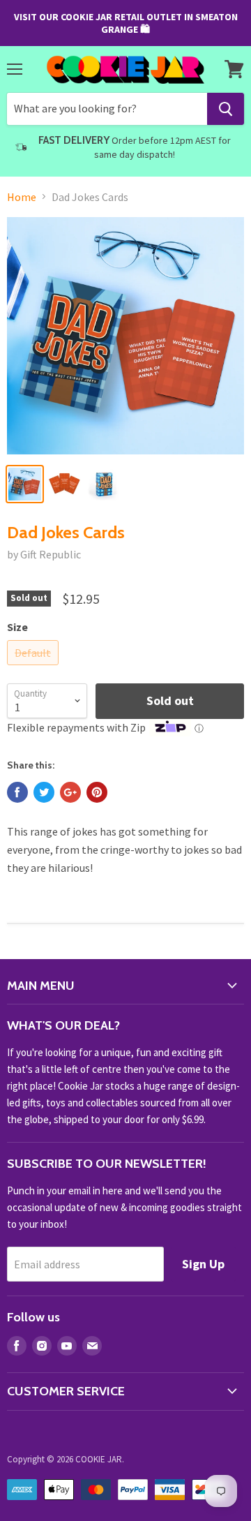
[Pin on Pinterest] (96, 792)
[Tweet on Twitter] (43, 792)
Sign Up (203, 1264)
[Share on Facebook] (17, 792)
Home (21, 197)
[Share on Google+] (70, 792)
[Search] (225, 109)
